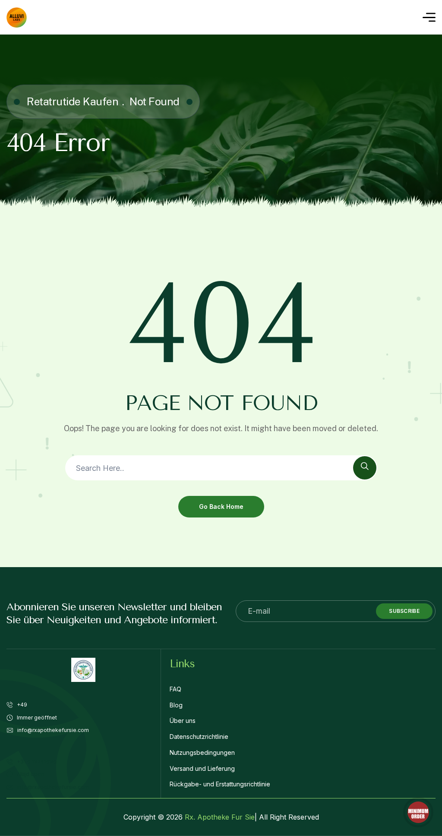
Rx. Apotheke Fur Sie (220, 817)
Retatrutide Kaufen (72, 101)
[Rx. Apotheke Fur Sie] (16, 17)
